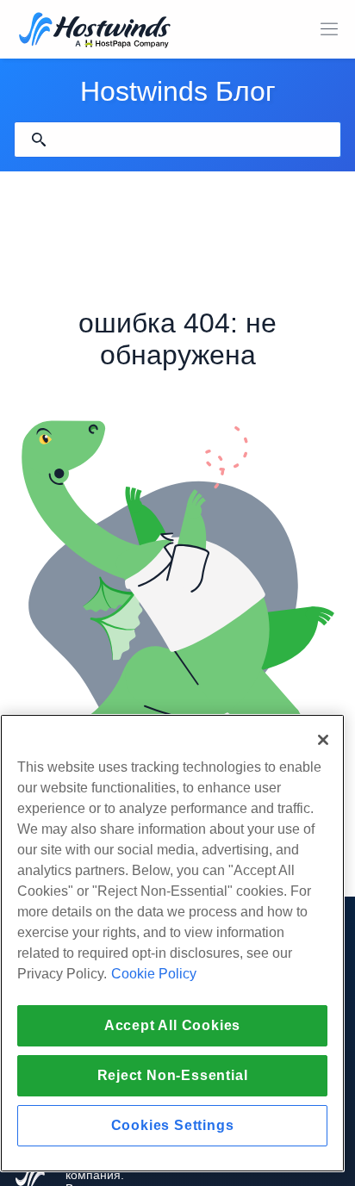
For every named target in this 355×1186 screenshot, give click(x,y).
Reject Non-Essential (172, 1075)
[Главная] (94, 31)
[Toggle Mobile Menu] (329, 29)
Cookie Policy (153, 973)
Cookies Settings (172, 1125)
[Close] (323, 740)
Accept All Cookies (172, 1025)
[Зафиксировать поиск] (39, 139)
